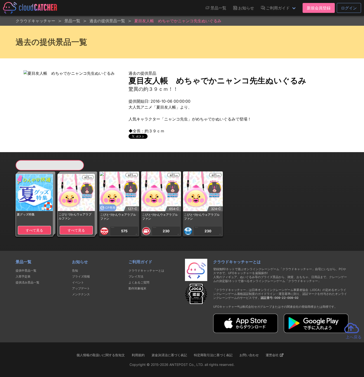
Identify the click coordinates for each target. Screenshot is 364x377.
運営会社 (273, 355)
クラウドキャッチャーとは (146, 270)
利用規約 (138, 355)
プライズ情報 (81, 276)
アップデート (81, 288)
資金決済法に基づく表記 (169, 355)
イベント (78, 282)
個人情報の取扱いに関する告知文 (101, 355)
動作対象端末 (137, 288)
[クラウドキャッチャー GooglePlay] (316, 331)
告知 (75, 270)
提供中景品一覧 (26, 270)
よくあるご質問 (139, 282)
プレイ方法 (136, 276)
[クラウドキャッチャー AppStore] (245, 331)
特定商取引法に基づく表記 (213, 355)
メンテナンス (81, 294)
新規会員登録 (319, 7)
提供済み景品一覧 (27, 282)
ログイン (349, 7)
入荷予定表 (23, 276)
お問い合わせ (249, 355)
